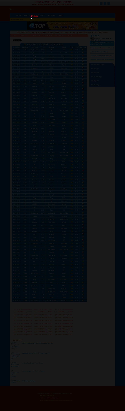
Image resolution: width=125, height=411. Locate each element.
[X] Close (34, 16)
